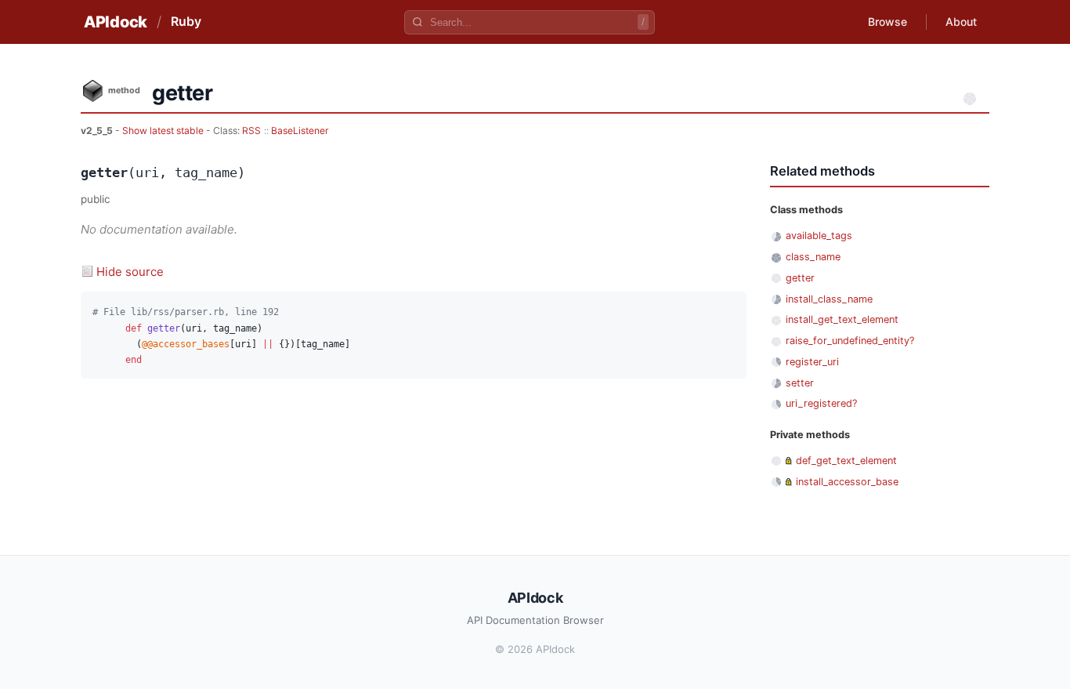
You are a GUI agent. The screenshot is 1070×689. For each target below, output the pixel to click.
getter (800, 278)
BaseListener (300, 130)
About (961, 21)
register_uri (812, 362)
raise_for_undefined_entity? (850, 340)
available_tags (819, 235)
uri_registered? (821, 403)
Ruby (186, 21)
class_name (813, 257)
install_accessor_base (847, 482)
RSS (251, 130)
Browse (887, 21)
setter (800, 383)
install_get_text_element (842, 319)
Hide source (130, 271)
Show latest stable (164, 130)
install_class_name (829, 299)
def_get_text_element (846, 460)
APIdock (115, 22)
